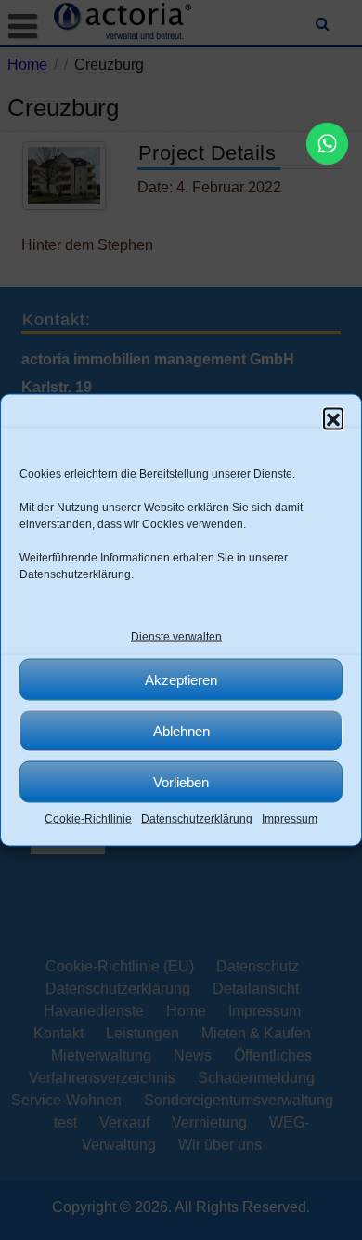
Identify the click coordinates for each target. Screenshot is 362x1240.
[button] (333, 418)
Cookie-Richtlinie (88, 818)
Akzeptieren (181, 679)
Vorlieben (181, 781)
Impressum (289, 818)
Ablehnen (181, 730)
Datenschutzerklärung (75, 574)
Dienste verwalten (176, 636)
